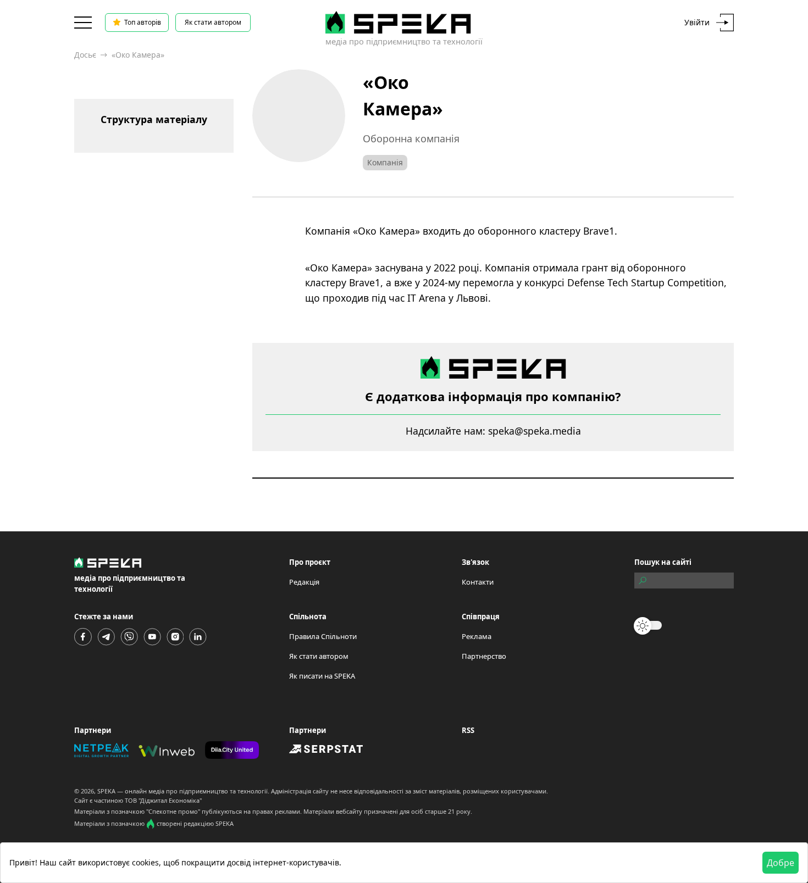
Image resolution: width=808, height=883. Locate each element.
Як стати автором (213, 22)
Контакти (478, 582)
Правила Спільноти (323, 636)
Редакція (304, 582)
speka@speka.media (534, 430)
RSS (468, 730)
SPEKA (106, 791)
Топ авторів (142, 22)
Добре (780, 863)
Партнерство (484, 656)
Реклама (476, 636)
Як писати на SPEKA (322, 676)
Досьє (85, 54)
